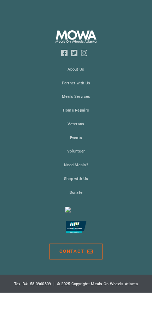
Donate (76, 192)
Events (76, 138)
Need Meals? (76, 165)
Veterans (76, 124)
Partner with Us (76, 83)
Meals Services (76, 96)
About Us (76, 69)
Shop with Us (76, 179)
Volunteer (76, 151)
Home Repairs (76, 110)
